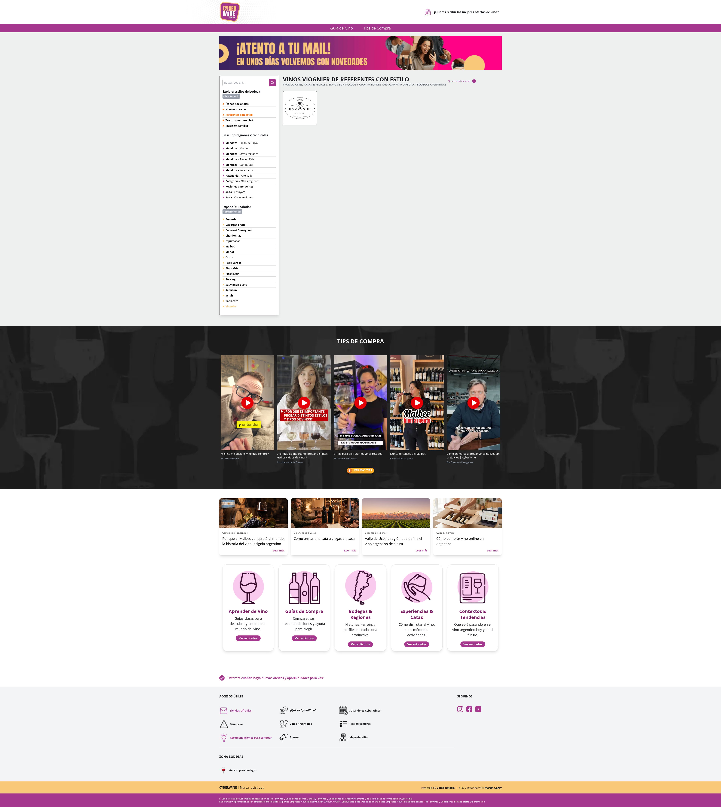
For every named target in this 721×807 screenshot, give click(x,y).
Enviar (360, 438)
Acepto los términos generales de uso (331, 425)
